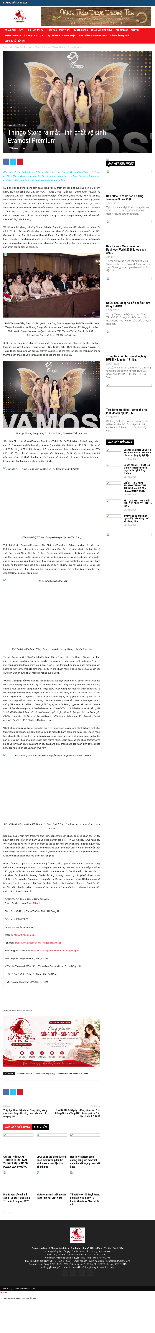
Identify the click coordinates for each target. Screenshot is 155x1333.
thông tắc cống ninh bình (18, 1298)
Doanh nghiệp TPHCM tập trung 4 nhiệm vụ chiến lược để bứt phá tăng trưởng (137, 469)
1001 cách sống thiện (58, 30)
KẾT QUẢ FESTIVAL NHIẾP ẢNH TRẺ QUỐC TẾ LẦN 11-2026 (138, 503)
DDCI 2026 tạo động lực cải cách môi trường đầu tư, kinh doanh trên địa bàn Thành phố (52, 1161)
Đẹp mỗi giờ (122, 30)
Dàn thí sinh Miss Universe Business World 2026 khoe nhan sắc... (126, 249)
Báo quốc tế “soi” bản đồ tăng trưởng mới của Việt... (124, 197)
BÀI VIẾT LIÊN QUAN (17, 1127)
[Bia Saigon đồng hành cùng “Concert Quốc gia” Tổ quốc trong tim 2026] (18, 1181)
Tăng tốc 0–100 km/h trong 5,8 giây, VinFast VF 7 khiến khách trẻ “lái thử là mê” (85, 1199)
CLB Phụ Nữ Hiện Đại (15, 40)
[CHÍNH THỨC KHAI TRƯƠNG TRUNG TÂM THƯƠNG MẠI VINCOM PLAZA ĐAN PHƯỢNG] (18, 1144)
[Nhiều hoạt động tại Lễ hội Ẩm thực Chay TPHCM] (129, 288)
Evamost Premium (24, 1073)
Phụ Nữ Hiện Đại (36, 30)
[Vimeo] (82, 1273)
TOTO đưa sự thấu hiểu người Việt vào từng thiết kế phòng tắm (136, 518)
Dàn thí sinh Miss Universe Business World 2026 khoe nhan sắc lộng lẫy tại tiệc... (137, 452)
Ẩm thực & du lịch (33, 35)
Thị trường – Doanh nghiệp (61, 35)
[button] (149, 3)
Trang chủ (10, 30)
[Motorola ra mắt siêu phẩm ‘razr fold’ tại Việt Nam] (52, 1181)
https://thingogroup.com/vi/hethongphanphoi (57, 950)
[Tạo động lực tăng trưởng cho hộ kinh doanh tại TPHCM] (129, 395)
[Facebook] (65, 1273)
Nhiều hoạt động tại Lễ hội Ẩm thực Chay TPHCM (128, 304)
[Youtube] (90, 1273)
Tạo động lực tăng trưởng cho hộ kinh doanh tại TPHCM (126, 411)
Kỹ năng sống (81, 30)
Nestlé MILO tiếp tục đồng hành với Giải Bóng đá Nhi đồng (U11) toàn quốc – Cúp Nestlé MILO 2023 (77, 1113)
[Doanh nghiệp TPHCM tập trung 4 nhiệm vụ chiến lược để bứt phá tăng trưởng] (113, 469)
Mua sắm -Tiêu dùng (101, 30)
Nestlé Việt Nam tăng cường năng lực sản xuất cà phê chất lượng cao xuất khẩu (85, 1161)
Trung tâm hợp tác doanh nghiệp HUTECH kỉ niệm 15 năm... (126, 357)
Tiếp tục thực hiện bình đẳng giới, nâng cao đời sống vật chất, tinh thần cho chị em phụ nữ (25, 1113)
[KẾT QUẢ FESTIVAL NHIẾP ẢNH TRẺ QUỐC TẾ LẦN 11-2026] (113, 504)
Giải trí (135, 30)
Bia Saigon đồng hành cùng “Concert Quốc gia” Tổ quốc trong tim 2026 (17, 1198)
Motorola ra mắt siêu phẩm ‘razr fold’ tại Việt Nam (51, 1196)
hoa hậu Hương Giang (45, 1073)
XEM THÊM (40, 1127)
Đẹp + (22, 30)
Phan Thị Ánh (33, 903)
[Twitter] (73, 1273)
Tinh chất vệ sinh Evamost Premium (73, 1073)
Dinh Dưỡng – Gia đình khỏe (93, 35)
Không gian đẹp (13, 35)
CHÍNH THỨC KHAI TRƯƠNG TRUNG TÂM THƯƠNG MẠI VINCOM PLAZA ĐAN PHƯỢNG (15, 1161)
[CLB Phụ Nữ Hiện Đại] (129, 160)
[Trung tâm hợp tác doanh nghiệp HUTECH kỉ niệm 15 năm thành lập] (129, 341)
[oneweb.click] (51, 1041)
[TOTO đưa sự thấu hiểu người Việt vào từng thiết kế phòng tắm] (113, 519)
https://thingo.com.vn (24, 935)
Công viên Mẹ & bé (119, 35)
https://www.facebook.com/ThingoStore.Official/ (38, 942)
